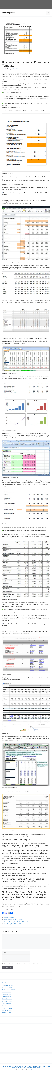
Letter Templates (6, 1003)
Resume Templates (7, 1008)
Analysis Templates (7, 987)
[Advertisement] (26, 1039)
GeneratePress (34, 1070)
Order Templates (6, 1005)
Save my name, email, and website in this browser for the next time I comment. (25, 963)
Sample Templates (9, 917)
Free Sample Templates (8, 1066)
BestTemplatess (9, 13)
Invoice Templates (7, 1001)
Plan (16, 919)
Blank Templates (6, 992)
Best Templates (28, 1066)
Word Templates (6, 1012)
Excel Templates (6, 994)
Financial (11, 919)
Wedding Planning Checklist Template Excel (16, 922)
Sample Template (37, 1066)
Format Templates (7, 999)
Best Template (15, 1067)
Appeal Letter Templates (8, 989)
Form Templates (6, 996)
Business (6, 919)
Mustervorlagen (36, 1067)
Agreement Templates (8, 985)
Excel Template (46, 1066)
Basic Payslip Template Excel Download (14, 924)
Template (20, 919)
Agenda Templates (7, 983)
